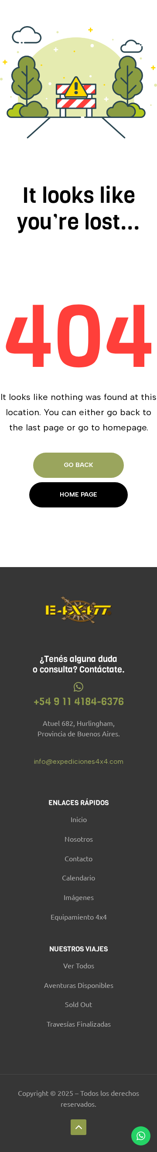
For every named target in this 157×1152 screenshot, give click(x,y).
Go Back (78, 465)
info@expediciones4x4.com (78, 761)
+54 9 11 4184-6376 (79, 702)
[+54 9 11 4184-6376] (78, 687)
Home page (78, 494)
